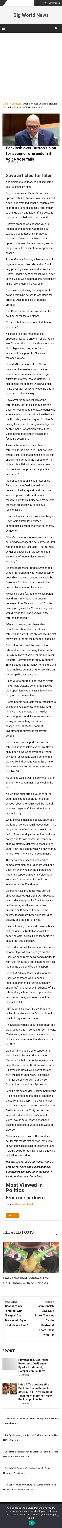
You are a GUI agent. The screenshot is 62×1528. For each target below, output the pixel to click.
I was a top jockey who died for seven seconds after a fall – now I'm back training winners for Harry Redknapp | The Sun (35, 1392)
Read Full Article (24, 1204)
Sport (8, 1350)
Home (6, 103)
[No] (58, 1515)
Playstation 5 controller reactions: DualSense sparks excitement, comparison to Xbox (33, 1365)
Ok (31, 1523)
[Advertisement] (31, 65)
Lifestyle (16, 103)
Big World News (31, 15)
